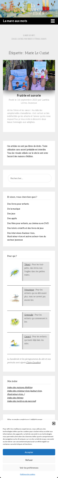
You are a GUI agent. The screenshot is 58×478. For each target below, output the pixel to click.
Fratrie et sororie (29, 95)
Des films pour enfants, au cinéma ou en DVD (28, 223)
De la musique (13, 208)
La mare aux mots (15, 21)
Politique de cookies (27, 474)
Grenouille (28, 315)
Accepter (29, 452)
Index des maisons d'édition (19, 387)
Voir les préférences (29, 467)
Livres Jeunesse (29, 103)
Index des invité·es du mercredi (21, 401)
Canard (27, 336)
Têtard (27, 264)
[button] (53, 423)
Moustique (29, 289)
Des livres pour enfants (18, 203)
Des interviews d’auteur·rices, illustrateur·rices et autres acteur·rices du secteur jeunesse (26, 236)
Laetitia (45, 100)
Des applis (12, 218)
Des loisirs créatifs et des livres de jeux (25, 228)
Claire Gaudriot (33, 362)
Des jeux (11, 213)
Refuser (29, 460)
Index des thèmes (15, 397)
